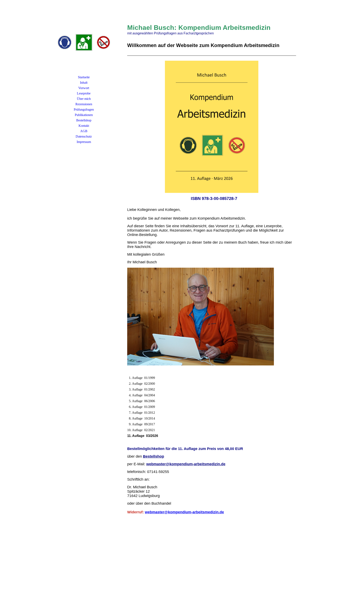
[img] (84, 42)
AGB (83, 131)
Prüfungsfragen (84, 109)
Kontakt (84, 125)
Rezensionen (83, 104)
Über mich (84, 98)
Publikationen (84, 115)
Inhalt (83, 82)
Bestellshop (83, 120)
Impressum (84, 142)
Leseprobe (84, 93)
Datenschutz (84, 136)
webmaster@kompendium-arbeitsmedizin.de (185, 464)
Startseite (84, 77)
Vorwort (83, 88)
